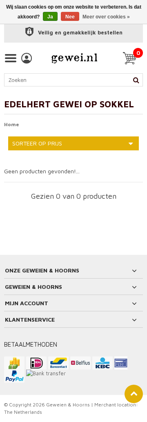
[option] (73, 33)
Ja (50, 17)
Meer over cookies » (106, 17)
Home (11, 124)
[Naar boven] (134, 394)
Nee (70, 17)
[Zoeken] (136, 80)
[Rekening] (26, 58)
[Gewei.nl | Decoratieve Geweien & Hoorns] (74, 58)
